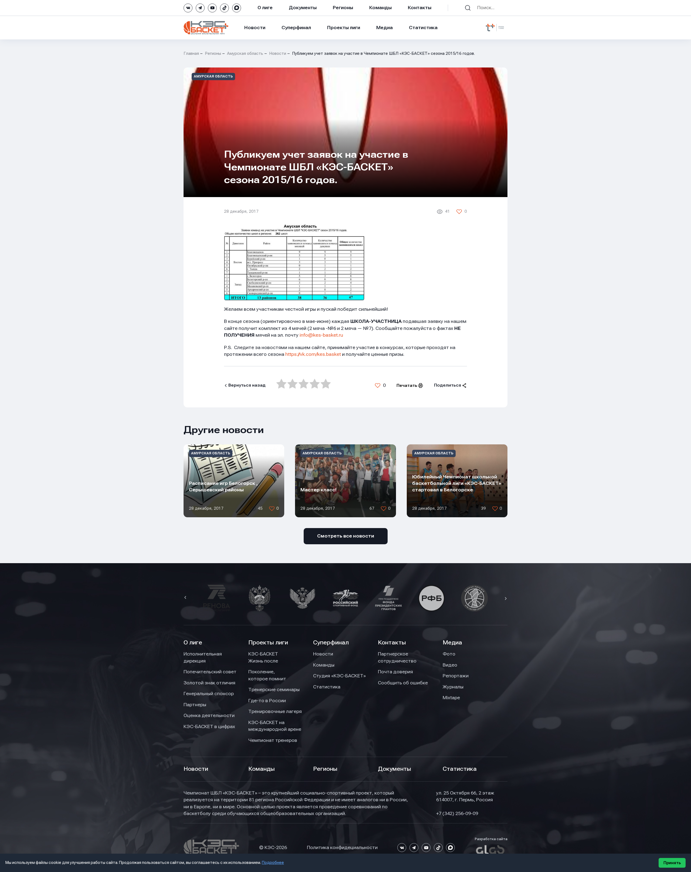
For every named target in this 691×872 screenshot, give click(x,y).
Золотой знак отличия (209, 682)
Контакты (419, 7)
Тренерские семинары (274, 689)
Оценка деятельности (209, 715)
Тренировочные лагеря (275, 711)
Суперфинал (296, 27)
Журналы (453, 687)
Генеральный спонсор (209, 693)
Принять (672, 863)
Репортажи (456, 675)
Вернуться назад (247, 385)
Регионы (343, 7)
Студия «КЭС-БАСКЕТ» (339, 675)
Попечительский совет (210, 671)
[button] (186, 598)
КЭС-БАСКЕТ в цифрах (209, 726)
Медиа (384, 27)
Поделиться (447, 385)
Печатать (407, 385)
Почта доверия (395, 671)
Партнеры (195, 704)
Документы (303, 7)
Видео (450, 665)
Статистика (423, 27)
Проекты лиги (268, 642)
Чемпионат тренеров (272, 740)
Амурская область (245, 53)
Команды (380, 7)
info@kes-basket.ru (321, 335)
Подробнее (273, 862)
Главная (191, 53)
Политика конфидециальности (342, 847)
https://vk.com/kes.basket (313, 354)
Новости (254, 27)
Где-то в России (267, 700)
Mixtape (451, 697)
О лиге (265, 7)
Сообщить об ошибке (403, 682)
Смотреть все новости (345, 536)
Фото (449, 654)
